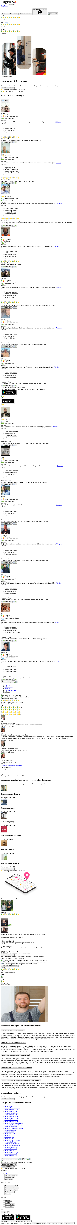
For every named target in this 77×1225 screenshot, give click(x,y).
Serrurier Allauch (10, 1133)
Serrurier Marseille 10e (11, 1121)
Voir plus (58, 122)
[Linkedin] (5, 1212)
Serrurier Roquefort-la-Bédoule (14, 1128)
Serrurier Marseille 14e (11, 1116)
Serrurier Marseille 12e (11, 1118)
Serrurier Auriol (9, 1138)
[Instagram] (8, 1212)
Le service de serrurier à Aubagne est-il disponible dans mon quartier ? (21, 1080)
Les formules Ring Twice (12, 1188)
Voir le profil (8, 142)
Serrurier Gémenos (10, 1130)
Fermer (25, 1159)
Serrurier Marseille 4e (11, 1149)
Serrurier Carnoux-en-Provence (14, 1123)
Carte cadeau (8, 1179)
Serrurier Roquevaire (11, 1126)
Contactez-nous (9, 1192)
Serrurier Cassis (9, 1132)
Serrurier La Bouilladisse (12, 1143)
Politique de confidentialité (55, 1223)
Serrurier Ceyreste (10, 1135)
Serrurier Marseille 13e (11, 1109)
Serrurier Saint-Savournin (12, 1145)
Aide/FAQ (8, 1194)
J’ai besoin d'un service (8, 1221)
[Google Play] (9, 392)
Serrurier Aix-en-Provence (12, 1108)
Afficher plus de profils (8, 682)
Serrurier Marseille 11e (11, 1120)
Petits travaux (8, 687)
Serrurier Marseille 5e (11, 1147)
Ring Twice (8, 685)
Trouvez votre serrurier (8, 87)
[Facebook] (2, 1212)
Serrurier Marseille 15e (11, 1113)
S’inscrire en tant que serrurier (10, 13)
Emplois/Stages (9, 1204)
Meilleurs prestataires (11, 1175)
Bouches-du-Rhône (10, 690)
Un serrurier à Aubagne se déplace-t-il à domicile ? (15, 1055)
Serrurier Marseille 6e (11, 1154)
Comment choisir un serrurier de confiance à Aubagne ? (17, 1067)
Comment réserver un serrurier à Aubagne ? (13, 1042)
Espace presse (9, 1206)
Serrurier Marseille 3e (11, 1155)
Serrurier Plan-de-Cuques (12, 1140)
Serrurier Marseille (10, 1106)
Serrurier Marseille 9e (11, 1115)
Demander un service (25, 13)
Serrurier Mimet (9, 1150)
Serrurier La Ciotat (10, 1142)
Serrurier (7, 688)
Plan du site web (69, 1223)
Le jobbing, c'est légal (11, 1190)
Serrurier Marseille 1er (11, 1152)
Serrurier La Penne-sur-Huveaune (15, 1125)
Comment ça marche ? (11, 1186)
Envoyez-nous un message (9, 1164)
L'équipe (7, 1202)
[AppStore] (8, 401)
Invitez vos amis (9, 1177)
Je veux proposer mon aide (23, 1221)
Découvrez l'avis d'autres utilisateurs (11, 765)
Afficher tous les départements (10, 1159)
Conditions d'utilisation (39, 1223)
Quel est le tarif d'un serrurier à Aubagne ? (13, 1030)
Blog (6, 1173)
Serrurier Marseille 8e (11, 1111)
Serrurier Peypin (9, 1137)
